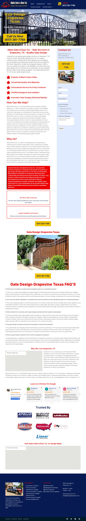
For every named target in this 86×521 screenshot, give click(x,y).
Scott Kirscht (34, 388)
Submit (61, 128)
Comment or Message (64, 116)
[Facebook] (67, 519)
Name (60, 87)
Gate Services (63, 106)
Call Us (65, 3)
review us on (14, 398)
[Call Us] (59, 3)
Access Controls (35, 7)
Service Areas (47, 7)
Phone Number (62, 99)
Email (60, 93)
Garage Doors (41, 4)
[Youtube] (75, 519)
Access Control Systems (66, 113)
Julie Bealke (70, 388)
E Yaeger (51, 388)
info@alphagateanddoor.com (71, 495)
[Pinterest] (79, 519)
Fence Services (64, 111)
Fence (49, 4)
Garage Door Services (65, 108)
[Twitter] (71, 519)
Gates (32, 4)
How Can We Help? (63, 104)
